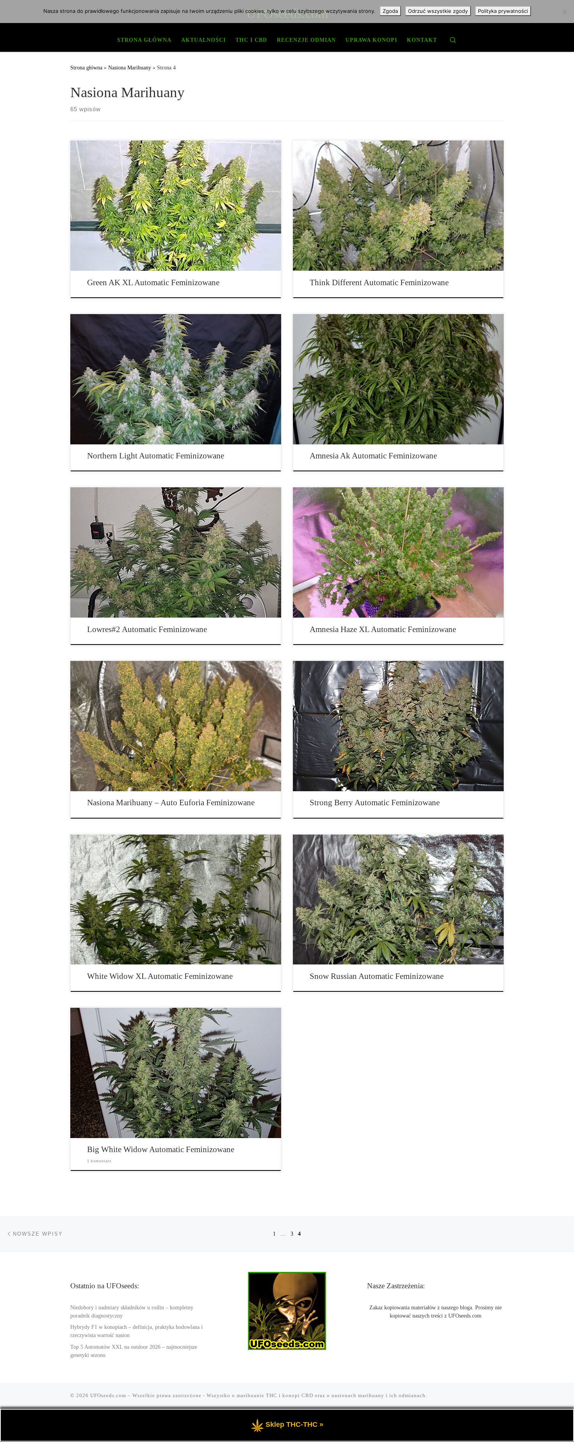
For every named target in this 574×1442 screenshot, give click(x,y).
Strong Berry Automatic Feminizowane (375, 802)
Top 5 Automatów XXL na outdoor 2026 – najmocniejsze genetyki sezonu (133, 1351)
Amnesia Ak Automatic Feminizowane (373, 455)
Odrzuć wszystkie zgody (438, 11)
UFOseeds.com (108, 1395)
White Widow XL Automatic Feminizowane (160, 976)
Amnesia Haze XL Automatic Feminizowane (383, 629)
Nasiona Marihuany (129, 67)
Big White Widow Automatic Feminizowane (160, 1149)
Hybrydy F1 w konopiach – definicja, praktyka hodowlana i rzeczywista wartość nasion (136, 1331)
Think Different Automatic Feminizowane (379, 282)
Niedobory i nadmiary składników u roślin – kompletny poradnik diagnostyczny (131, 1312)
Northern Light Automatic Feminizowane (155, 455)
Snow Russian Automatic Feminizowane (377, 976)
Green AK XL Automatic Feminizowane (153, 282)
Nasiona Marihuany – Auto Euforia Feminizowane (171, 802)
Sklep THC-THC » (294, 1424)
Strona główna (86, 67)
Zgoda (390, 11)
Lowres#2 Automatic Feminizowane (147, 629)
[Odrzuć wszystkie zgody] (564, 12)
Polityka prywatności (503, 11)
